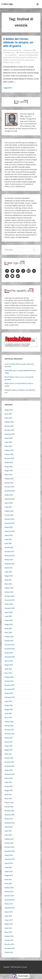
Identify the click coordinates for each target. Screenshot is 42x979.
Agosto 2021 (8, 568)
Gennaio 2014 (9, 891)
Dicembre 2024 (9, 458)
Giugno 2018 (8, 705)
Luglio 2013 (8, 916)
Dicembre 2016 (9, 762)
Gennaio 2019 (9, 681)
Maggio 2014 (9, 875)
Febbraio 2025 (9, 450)
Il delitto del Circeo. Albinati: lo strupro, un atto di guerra (18, 42)
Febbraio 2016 (9, 802)
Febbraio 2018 (9, 721)
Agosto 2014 (8, 863)
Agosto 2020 (8, 612)
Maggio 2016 (9, 790)
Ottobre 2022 (9, 527)
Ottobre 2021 (9, 560)
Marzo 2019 (8, 673)
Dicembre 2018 (9, 685)
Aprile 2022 (8, 543)
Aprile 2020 (8, 628)
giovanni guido (31, 57)
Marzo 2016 (8, 798)
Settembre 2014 (10, 859)
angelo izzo (7, 57)
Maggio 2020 (9, 624)
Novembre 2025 (9, 434)
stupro (17, 62)
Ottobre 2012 (9, 952)
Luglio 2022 (8, 539)
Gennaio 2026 (9, 426)
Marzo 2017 (8, 754)
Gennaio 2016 (9, 807)
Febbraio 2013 (9, 936)
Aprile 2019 (8, 669)
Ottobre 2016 (9, 770)
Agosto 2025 (8, 438)
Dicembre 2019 (9, 645)
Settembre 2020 (10, 608)
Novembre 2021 (9, 555)
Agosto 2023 (8, 503)
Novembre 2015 (9, 815)
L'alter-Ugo (7, 4)
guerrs (6, 60)
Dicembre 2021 (9, 551)
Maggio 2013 (9, 924)
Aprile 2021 (8, 580)
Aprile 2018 (8, 713)
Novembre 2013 (9, 900)
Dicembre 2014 (9, 847)
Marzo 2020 (8, 632)
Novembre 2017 (9, 734)
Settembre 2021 (10, 564)
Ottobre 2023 (9, 495)
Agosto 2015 (8, 827)
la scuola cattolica (16, 60)
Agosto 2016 (8, 778)
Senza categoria (33, 53)
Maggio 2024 (9, 470)
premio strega (8, 62)
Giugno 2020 (8, 620)
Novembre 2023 (9, 491)
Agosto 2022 (8, 535)
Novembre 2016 (9, 766)
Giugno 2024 (8, 466)
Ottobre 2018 (9, 693)
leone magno (29, 60)
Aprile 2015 (8, 831)
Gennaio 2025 (9, 454)
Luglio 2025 (8, 442)
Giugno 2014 (8, 871)
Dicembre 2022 (9, 519)
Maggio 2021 (9, 576)
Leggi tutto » (8, 88)
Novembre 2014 (9, 851)
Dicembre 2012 (9, 944)
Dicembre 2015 (9, 810)
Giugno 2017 (8, 746)
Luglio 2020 (8, 616)
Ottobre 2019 (9, 653)
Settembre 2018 (10, 697)
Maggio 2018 (9, 709)
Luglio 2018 (8, 701)
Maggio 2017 (9, 750)
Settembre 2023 (10, 499)
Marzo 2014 (8, 883)
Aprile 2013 (8, 928)
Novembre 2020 (9, 600)
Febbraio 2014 (9, 887)
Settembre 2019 (10, 657)
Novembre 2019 (9, 649)
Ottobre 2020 (9, 604)
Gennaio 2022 (9, 547)
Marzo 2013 (8, 932)
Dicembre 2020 (9, 596)
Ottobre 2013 (9, 904)
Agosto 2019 (8, 661)
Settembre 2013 (10, 908)
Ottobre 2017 (9, 738)
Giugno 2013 (8, 920)
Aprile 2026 (8, 414)
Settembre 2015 (10, 823)
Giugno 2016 (8, 786)
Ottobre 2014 (9, 855)
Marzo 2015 (8, 835)
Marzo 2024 (8, 474)
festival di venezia (19, 57)
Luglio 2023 (8, 507)
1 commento (12, 55)
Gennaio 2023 (9, 515)
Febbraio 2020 (9, 636)
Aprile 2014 (8, 879)
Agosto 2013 (8, 912)
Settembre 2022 (10, 531)
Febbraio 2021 (9, 588)
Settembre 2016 (10, 774)
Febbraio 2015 (9, 839)
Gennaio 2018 (9, 726)
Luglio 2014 (8, 867)
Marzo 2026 (8, 418)
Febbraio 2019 (9, 677)
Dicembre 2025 (9, 430)
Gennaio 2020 (9, 640)
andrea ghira (33, 55)
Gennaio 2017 (9, 758)
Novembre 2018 (9, 689)
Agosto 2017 (8, 742)
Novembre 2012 (9, 948)
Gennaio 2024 (9, 483)
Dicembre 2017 (9, 729)
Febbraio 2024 (9, 479)
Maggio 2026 (9, 410)
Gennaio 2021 (9, 592)
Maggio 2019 (9, 665)
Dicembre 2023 (9, 487)
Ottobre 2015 (9, 819)
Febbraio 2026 (9, 422)
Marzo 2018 (8, 717)
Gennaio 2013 (9, 940)
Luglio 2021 (8, 572)
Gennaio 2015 (9, 843)
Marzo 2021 (8, 584)
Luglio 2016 (8, 782)
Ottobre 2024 (9, 462)
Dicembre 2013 (9, 896)
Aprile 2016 (8, 794)
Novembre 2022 (9, 523)
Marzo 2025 (8, 446)
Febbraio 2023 (9, 511)
